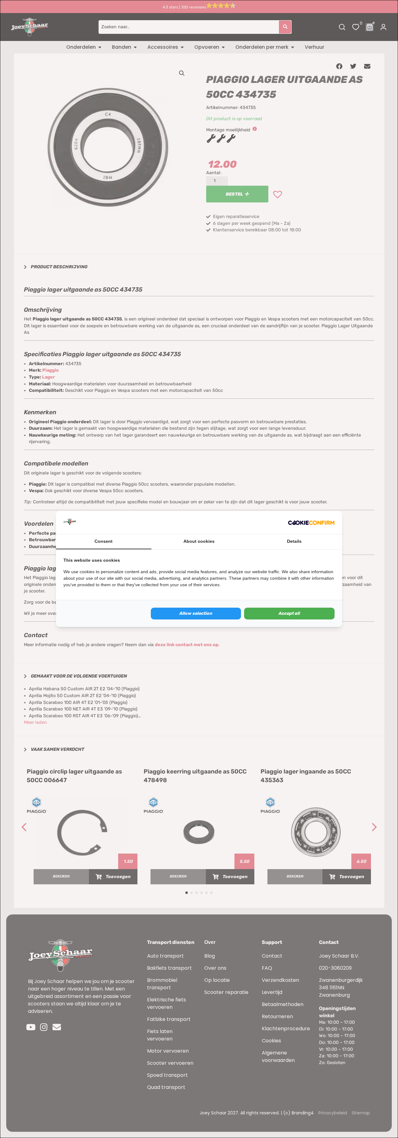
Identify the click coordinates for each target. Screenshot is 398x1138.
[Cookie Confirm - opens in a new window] (311, 522)
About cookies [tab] (199, 541)
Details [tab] (294, 541)
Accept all (289, 613)
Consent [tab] (104, 541)
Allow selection (195, 613)
